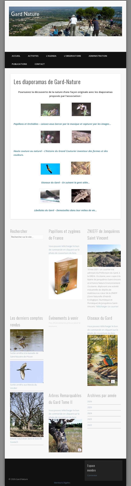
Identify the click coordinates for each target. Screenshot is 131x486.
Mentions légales (62, 482)
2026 (89, 401)
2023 (89, 419)
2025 (89, 407)
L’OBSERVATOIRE (72, 55)
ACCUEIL (16, 55)
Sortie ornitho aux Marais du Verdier (23, 386)
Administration (98, 55)
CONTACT (40, 64)
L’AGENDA (51, 55)
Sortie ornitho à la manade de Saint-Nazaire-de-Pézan (24, 355)
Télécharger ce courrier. (107, 306)
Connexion (92, 475)
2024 (89, 413)
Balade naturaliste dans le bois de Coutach (26, 440)
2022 (89, 425)
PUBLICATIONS (19, 64)
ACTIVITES (33, 55)
